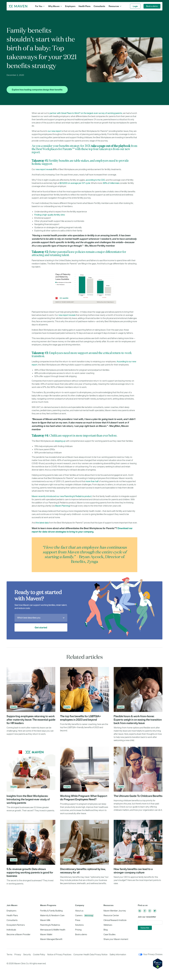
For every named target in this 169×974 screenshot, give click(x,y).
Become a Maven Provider (18, 934)
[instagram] (150, 911)
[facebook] (145, 911)
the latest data (42, 523)
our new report (54, 131)
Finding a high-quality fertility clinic (49, 215)
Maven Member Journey (115, 911)
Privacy (17, 954)
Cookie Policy (39, 954)
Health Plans (84, 6)
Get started (41, 627)
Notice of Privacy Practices (59, 954)
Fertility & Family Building (51, 911)
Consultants (99, 6)
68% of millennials (111, 183)
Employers (70, 6)
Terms (9, 954)
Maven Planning (62, 506)
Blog (106, 930)
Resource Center (111, 915)
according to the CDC (95, 180)
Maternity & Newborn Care (52, 915)
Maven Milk (45, 920)
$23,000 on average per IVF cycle (75, 183)
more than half (91, 481)
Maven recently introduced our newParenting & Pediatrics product (62, 496)
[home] (18, 6)
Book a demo (152, 6)
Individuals (11, 930)
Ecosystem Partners (16, 925)
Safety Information (118, 954)
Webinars (108, 925)
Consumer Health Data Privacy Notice (90, 954)
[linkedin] (140, 911)
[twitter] (155, 911)
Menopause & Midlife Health (52, 930)
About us (79, 911)
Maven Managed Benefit (51, 939)
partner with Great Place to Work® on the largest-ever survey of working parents (86, 113)
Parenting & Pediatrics (50, 925)
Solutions (79, 925)
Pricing (78, 930)
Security (27, 954)
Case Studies (109, 934)
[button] (39, 6)
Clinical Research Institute (115, 920)
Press (77, 920)
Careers (78, 915)
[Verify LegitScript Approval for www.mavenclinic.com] (157, 963)
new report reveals (44, 169)
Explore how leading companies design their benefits (37, 89)
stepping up (60, 441)
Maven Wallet (46, 934)
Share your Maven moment (116, 939)
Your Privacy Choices (152, 954)
